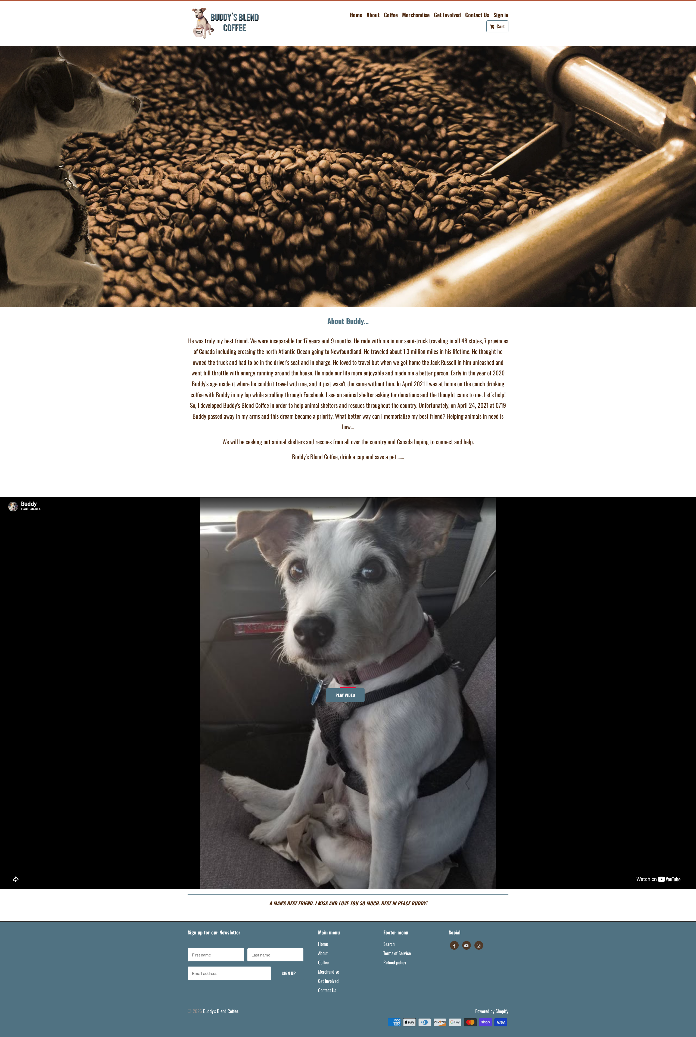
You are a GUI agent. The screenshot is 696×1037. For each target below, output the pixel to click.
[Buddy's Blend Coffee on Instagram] (478, 945)
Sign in (500, 15)
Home (356, 15)
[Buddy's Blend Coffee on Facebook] (454, 945)
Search (389, 943)
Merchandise (416, 15)
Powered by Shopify (491, 1011)
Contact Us (477, 15)
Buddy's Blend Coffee (220, 1011)
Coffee (391, 15)
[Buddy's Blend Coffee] (226, 23)
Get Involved (447, 15)
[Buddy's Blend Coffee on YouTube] (466, 945)
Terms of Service (397, 953)
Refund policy (394, 962)
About (373, 15)
